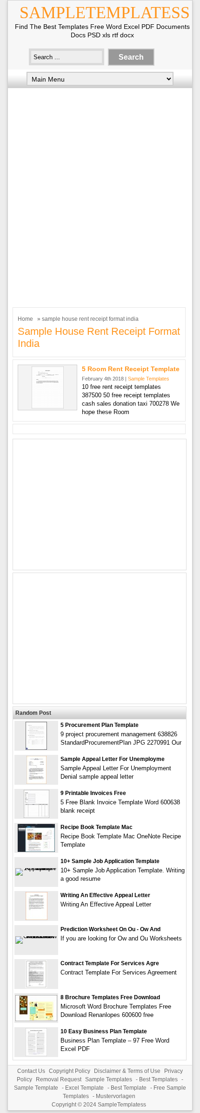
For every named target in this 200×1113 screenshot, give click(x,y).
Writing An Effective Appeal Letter (105, 895)
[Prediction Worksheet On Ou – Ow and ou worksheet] (36, 936)
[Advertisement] (100, 195)
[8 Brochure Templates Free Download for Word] (36, 1019)
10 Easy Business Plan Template (103, 1031)
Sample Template (36, 1088)
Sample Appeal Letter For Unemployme (112, 759)
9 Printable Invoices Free (93, 793)
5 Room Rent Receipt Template (131, 369)
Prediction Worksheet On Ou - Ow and (110, 929)
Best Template (129, 1088)
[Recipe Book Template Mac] (36, 849)
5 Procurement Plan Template (99, 725)
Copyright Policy (69, 1071)
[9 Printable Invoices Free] (36, 815)
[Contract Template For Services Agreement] (36, 985)
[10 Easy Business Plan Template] (36, 1054)
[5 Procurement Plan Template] (36, 747)
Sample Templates (148, 378)
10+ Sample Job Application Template (110, 861)
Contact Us (31, 1071)
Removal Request (58, 1079)
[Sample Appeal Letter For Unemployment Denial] (37, 781)
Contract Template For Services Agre (109, 963)
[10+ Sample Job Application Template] (36, 867)
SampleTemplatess (105, 12)
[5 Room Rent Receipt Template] (48, 406)
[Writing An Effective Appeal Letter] (36, 917)
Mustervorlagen (115, 1096)
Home (25, 319)
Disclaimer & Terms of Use (127, 1071)
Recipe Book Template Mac (96, 827)
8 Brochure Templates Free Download (110, 997)
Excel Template (84, 1088)
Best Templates (158, 1079)
